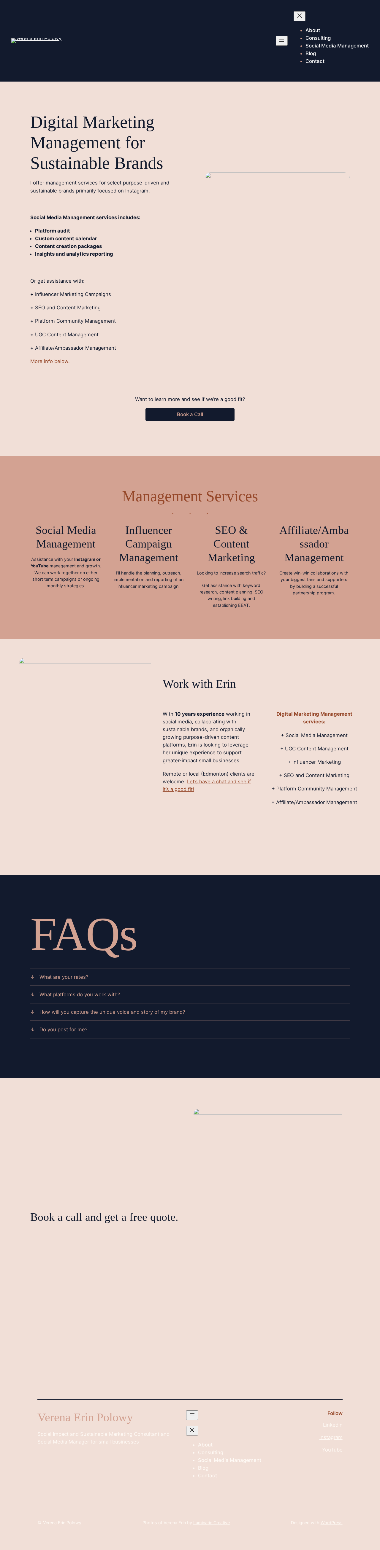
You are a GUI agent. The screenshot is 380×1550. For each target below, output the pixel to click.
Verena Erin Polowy (62, 1522)
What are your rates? (63, 977)
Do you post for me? (63, 1029)
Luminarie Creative (211, 1522)
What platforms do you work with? (79, 994)
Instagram (331, 1437)
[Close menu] (299, 16)
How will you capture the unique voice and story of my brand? (112, 1012)
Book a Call (190, 414)
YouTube (332, 1450)
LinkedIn (333, 1425)
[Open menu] (282, 41)
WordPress (332, 1522)
